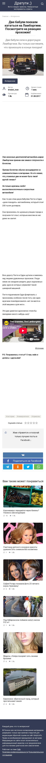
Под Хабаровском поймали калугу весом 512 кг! (21, 621)
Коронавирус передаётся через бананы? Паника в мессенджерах (21, 511)
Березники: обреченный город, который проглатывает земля (21, 700)
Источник (39, 348)
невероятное (23, 416)
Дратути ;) (23, 3)
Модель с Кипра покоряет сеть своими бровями (20, 657)
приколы (36, 416)
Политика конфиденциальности (15, 752)
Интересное (10, 81)
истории (11, 416)
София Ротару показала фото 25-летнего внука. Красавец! (21, 585)
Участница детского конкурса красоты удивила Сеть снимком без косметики (20, 548)
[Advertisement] (23, 128)
